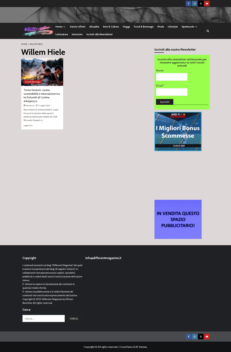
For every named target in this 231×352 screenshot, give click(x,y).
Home (58, 26)
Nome (160, 70)
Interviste (77, 34)
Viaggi (126, 26)
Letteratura (61, 34)
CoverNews (126, 346)
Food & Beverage (144, 26)
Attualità (94, 26)
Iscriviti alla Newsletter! (99, 34)
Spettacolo (188, 26)
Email (160, 85)
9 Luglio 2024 (44, 105)
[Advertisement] (182, 175)
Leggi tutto (28, 125)
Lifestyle (173, 26)
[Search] (208, 31)
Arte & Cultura (111, 26)
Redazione (30, 105)
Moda (160, 26)
